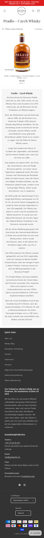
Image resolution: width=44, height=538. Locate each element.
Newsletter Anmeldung (14, 349)
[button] (4, 10)
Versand (8, 365)
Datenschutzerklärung (13, 375)
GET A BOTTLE (25, 534)
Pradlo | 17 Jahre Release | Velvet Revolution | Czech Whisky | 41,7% (22, 77)
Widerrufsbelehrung (13, 380)
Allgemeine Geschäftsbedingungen (19, 370)
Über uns (8, 338)
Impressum (9, 359)
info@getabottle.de (12, 457)
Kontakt (8, 354)
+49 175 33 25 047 (12, 443)
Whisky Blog (10, 344)
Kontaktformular (28, 476)
